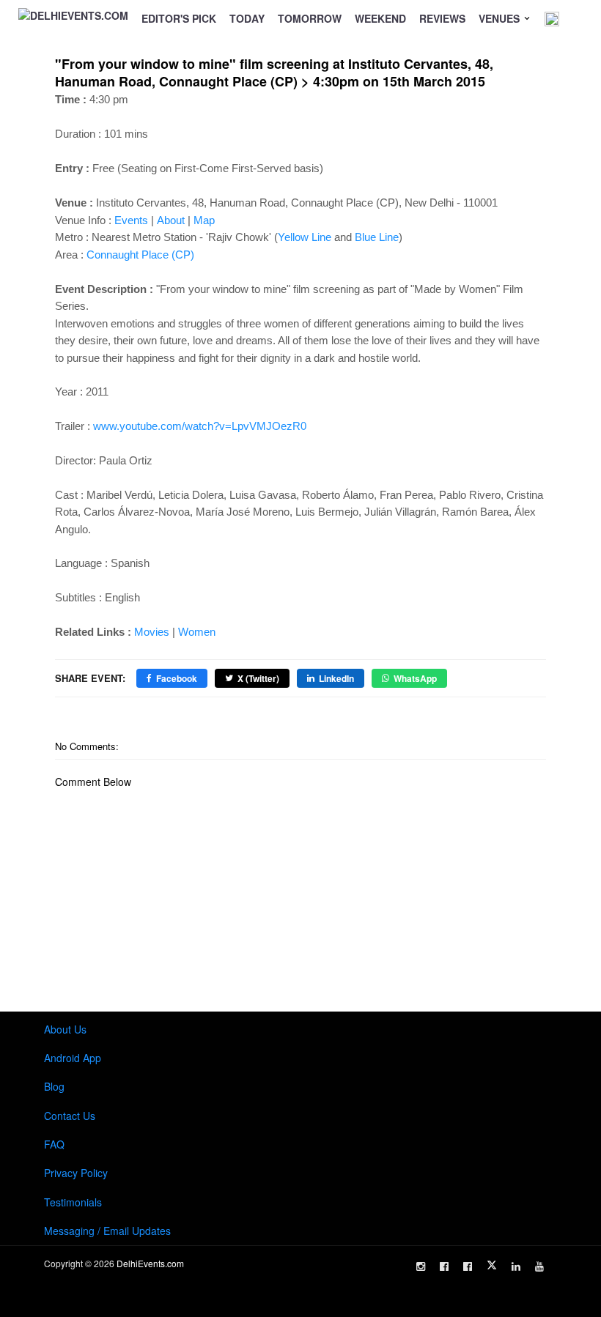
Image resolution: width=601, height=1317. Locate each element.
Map (204, 220)
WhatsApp (415, 678)
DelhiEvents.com (150, 1263)
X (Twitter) (258, 678)
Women (196, 632)
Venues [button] (501, 18)
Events (131, 220)
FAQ (54, 1144)
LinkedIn (336, 678)
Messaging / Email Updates (107, 1230)
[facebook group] (467, 1266)
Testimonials (73, 1202)
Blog (54, 1086)
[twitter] (492, 1265)
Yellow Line (304, 237)
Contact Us (69, 1115)
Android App (72, 1057)
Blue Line (377, 237)
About (171, 220)
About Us (65, 1029)
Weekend (380, 18)
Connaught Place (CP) (140, 254)
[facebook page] (444, 1266)
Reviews (442, 18)
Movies (151, 632)
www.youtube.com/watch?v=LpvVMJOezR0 (199, 426)
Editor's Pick (178, 18)
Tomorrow (310, 18)
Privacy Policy (76, 1172)
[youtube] (539, 1266)
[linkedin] (516, 1266)
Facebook (176, 678)
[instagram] (420, 1266)
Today (247, 18)
